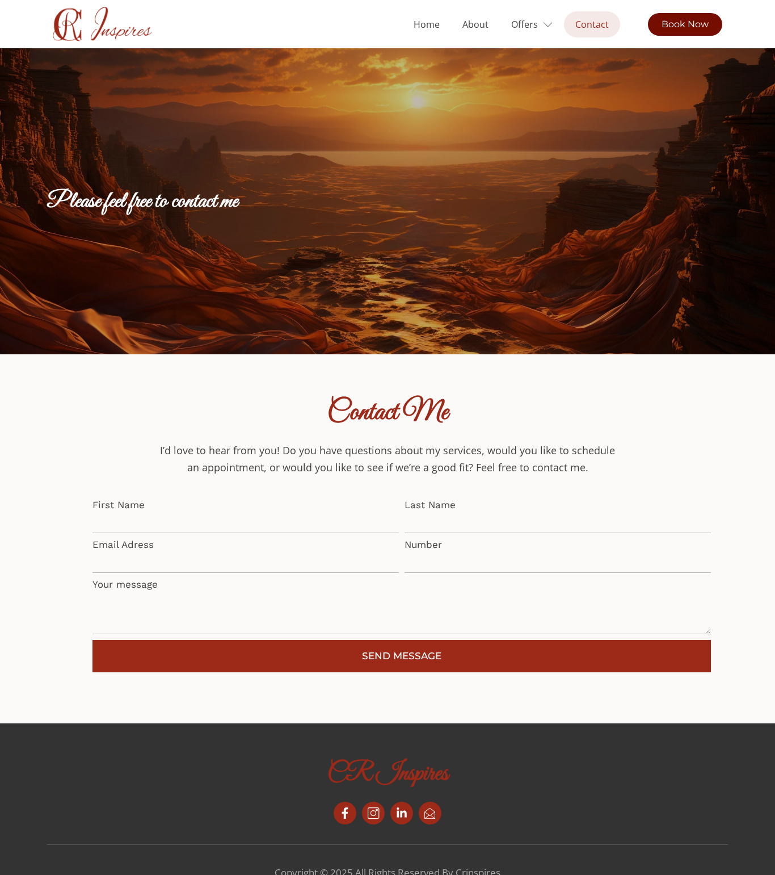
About (475, 24)
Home (427, 24)
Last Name (430, 504)
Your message (125, 584)
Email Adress (123, 544)
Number (423, 544)
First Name (118, 504)
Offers (524, 24)
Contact (592, 24)
